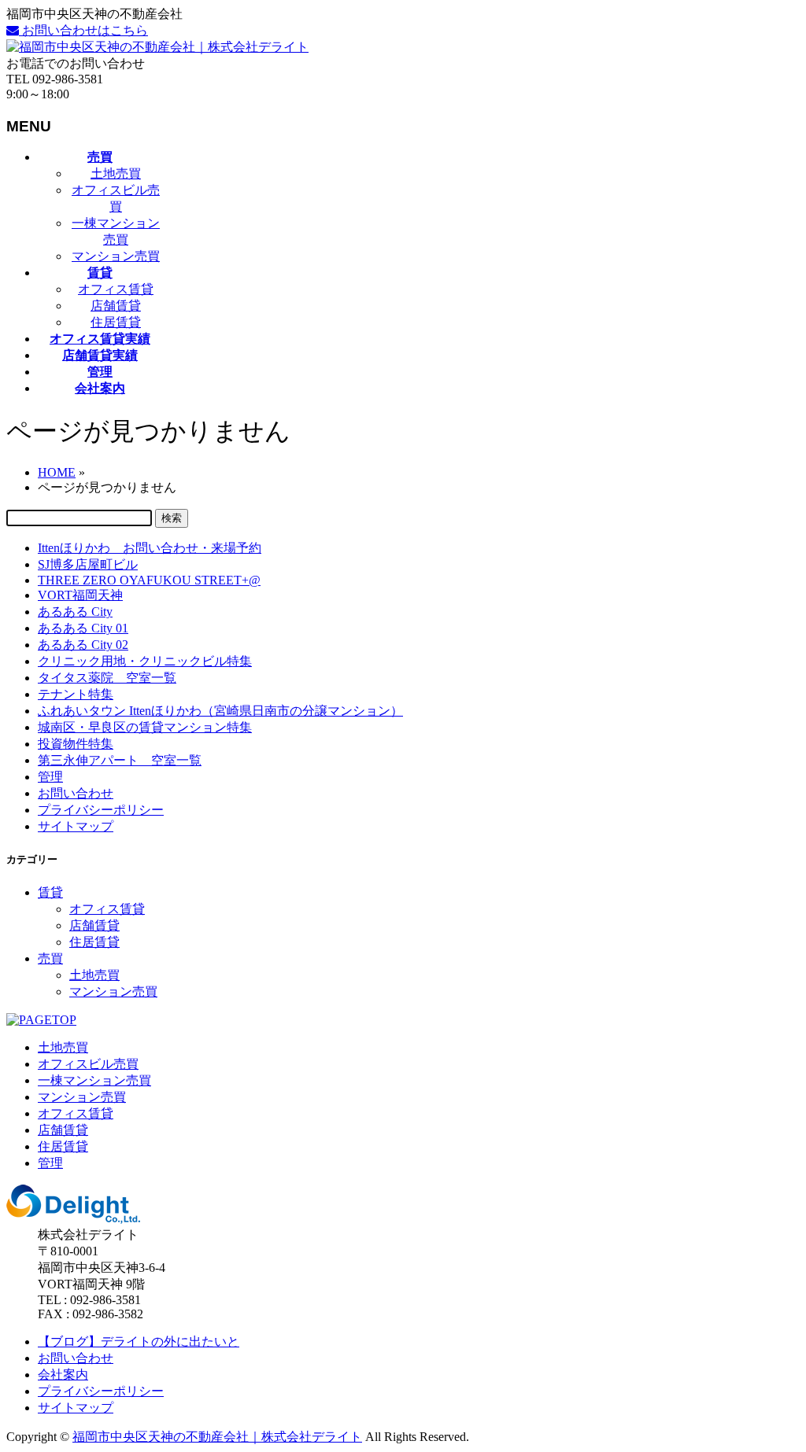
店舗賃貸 (116, 305)
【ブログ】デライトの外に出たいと (138, 1341)
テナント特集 (75, 694)
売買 (50, 958)
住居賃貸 (116, 322)
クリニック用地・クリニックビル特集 (145, 661)
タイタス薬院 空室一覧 (107, 677)
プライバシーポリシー (101, 809)
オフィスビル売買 (88, 1064)
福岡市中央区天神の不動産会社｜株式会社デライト (217, 1436)
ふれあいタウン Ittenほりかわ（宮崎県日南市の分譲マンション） (220, 710)
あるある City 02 (83, 644)
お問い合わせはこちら (83, 30)
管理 (50, 776)
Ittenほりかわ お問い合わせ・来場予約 (149, 548)
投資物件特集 (75, 743)
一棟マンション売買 (94, 1080)
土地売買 (116, 173)
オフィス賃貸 (115, 289)
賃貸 (50, 892)
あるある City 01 (83, 628)
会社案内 (63, 1374)
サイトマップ (75, 826)
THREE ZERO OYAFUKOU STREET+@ (149, 580)
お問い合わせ (75, 793)
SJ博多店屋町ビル (88, 564)
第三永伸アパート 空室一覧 (120, 760)
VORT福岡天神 (80, 595)
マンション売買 (116, 256)
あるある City (75, 611)
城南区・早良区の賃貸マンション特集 (145, 727)
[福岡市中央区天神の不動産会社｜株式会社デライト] (157, 46)
